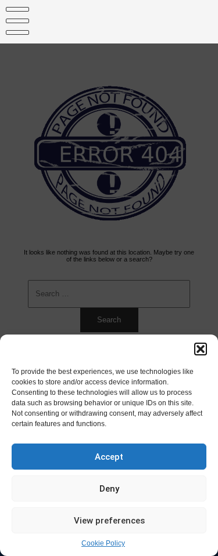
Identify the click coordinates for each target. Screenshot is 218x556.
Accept (109, 457)
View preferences (109, 520)
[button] (200, 349)
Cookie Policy (103, 543)
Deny (109, 489)
